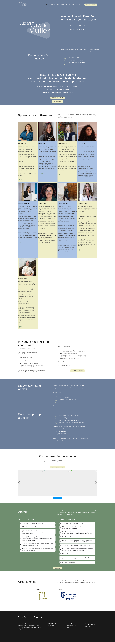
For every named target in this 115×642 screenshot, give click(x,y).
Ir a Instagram (58, 497)
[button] (19, 482)
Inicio (47, 4)
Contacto (79, 4)
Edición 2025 (60, 4)
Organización (70, 4)
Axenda (53, 4)
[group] (31, 483)
